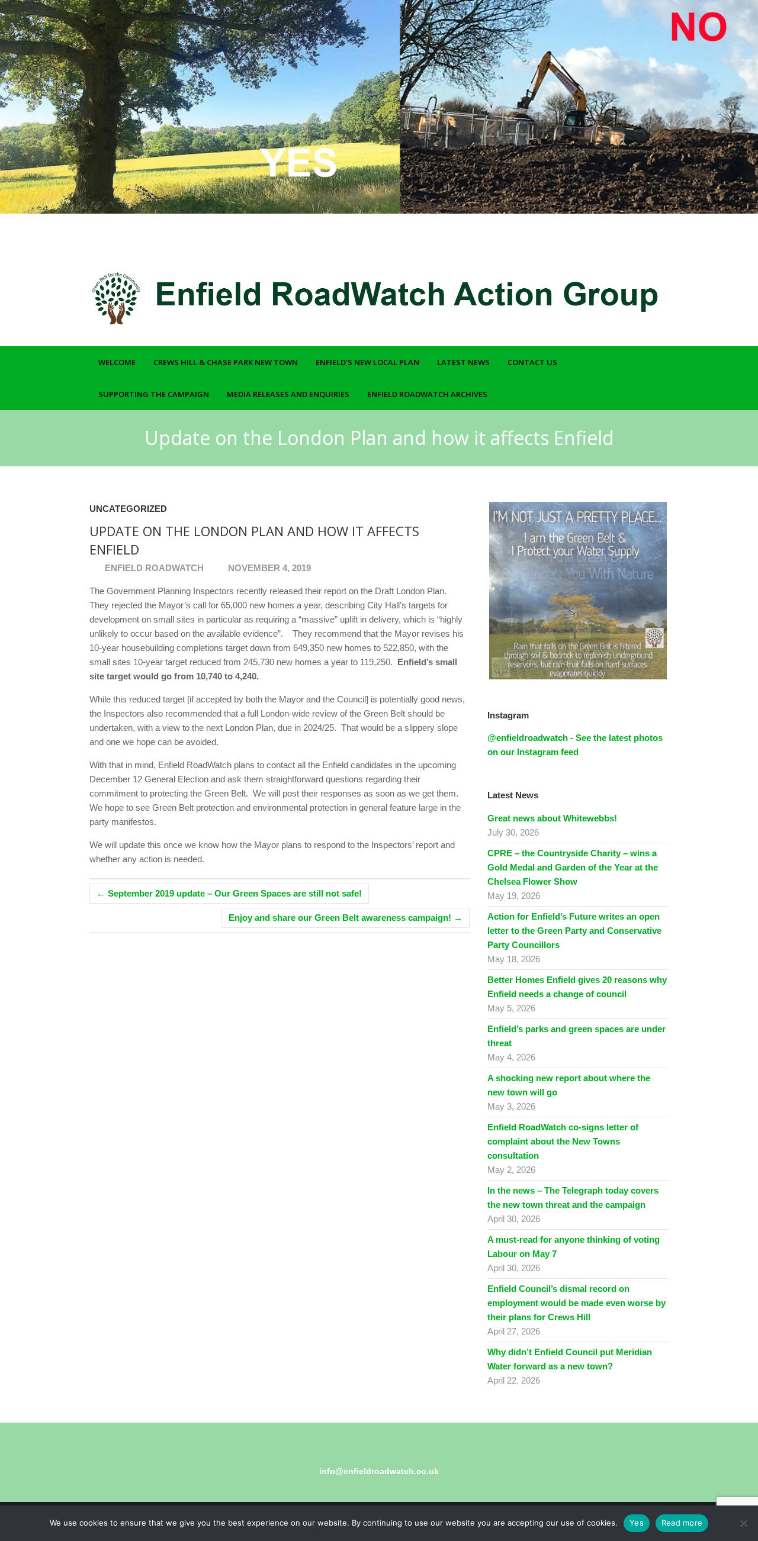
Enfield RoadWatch (153, 568)
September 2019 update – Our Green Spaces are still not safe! (229, 893)
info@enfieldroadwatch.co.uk (379, 1471)
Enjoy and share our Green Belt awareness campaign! (345, 918)
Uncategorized (128, 509)
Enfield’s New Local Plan (367, 362)
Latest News (463, 362)
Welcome (117, 362)
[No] (743, 1523)
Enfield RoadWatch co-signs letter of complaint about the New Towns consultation (562, 1141)
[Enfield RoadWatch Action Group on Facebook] (629, 246)
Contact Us (532, 362)
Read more (681, 1522)
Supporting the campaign (153, 394)
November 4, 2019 (268, 568)
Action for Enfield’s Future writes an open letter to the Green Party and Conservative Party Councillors (574, 930)
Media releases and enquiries (288, 394)
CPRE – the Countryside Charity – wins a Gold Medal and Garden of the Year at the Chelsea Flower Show (572, 867)
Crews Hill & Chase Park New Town (225, 362)
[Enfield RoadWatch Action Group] (350, 298)
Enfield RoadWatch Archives (427, 394)
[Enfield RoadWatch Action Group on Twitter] (647, 246)
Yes (636, 1522)
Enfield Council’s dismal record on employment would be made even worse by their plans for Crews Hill (576, 1303)
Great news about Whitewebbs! (552, 818)
